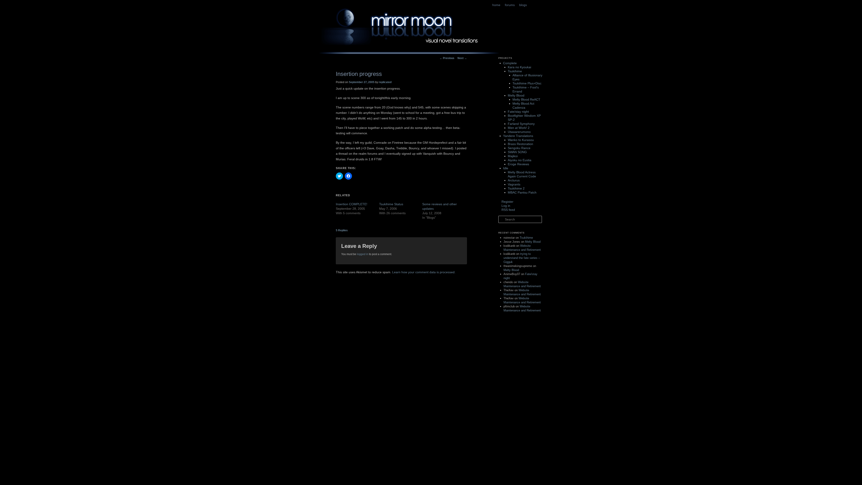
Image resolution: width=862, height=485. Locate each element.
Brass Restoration (520, 144)
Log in (505, 205)
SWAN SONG (517, 152)
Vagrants (514, 184)
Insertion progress (359, 74)
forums (510, 5)
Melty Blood (516, 95)
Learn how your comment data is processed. (423, 272)
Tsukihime (515, 71)
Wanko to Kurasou (521, 140)
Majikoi (513, 156)
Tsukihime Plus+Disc (526, 83)
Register (507, 201)
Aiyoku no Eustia (519, 160)
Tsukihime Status (391, 204)
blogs (523, 5)
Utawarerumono (519, 132)
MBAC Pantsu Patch (522, 192)
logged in (362, 254)
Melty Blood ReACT (526, 99)
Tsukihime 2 (516, 188)
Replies (342, 230)
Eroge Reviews (518, 164)
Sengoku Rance (519, 148)
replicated (385, 82)
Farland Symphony (521, 124)
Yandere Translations (518, 136)
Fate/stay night (518, 111)
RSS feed (508, 210)
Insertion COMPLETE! (351, 204)
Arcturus (514, 180)
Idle (505, 168)
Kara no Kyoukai (519, 67)
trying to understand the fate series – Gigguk (522, 258)
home (496, 5)
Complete (510, 63)
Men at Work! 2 (519, 128)
